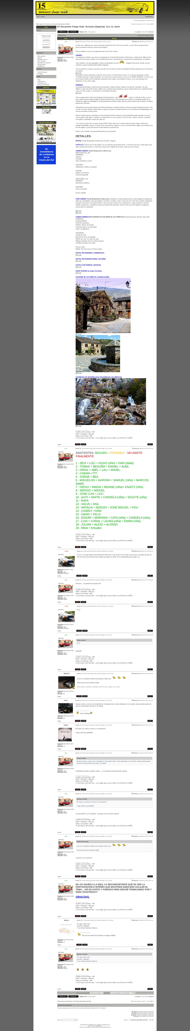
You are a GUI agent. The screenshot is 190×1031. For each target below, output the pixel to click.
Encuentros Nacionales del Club (60, 24)
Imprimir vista (62, 35)
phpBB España (107, 1027)
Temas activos (42, 64)
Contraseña (46, 39)
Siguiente (151, 31)
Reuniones (48, 24)
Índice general (40, 24)
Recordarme (45, 44)
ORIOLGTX (89, 686)
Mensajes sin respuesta (44, 62)
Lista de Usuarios (42, 72)
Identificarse (149, 16)
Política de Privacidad (43, 84)
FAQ (38, 16)
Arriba (59, 444)
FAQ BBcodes (41, 81)
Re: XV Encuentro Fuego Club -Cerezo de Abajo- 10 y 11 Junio (96, 448)
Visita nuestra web (46, 104)
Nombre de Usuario (46, 35)
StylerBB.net (99, 1025)
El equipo (40, 73)
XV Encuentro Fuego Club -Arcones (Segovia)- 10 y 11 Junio (88, 26)
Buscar (43, 16)
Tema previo (141, 35)
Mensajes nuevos (42, 59)
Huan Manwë (96, 1027)
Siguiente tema (149, 35)
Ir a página (137, 31)
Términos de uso (42, 83)
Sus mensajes (41, 61)
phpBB (90, 1024)
